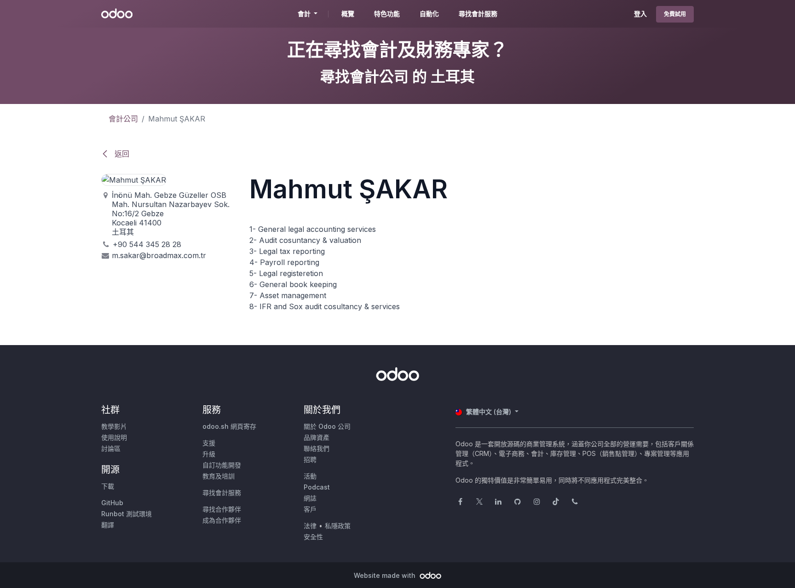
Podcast (317, 487)
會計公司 (123, 118)
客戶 (310, 509)
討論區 (111, 448)
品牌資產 (316, 437)
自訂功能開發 (221, 465)
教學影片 (114, 426)
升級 (208, 454)
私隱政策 (338, 526)
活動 (310, 476)
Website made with (385, 575)
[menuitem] (347, 14)
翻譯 (107, 525)
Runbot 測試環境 (126, 514)
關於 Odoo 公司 (327, 426)
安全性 (313, 537)
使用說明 (114, 437)
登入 (640, 13)
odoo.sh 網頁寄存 (229, 426)
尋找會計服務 (221, 492)
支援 (208, 443)
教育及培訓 (218, 476)
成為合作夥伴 (221, 520)
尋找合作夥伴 (221, 509)
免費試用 (675, 14)
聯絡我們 (316, 448)
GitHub (112, 503)
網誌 (310, 498)
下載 (107, 486)
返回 (120, 153)
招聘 (310, 459)
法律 (310, 526)
